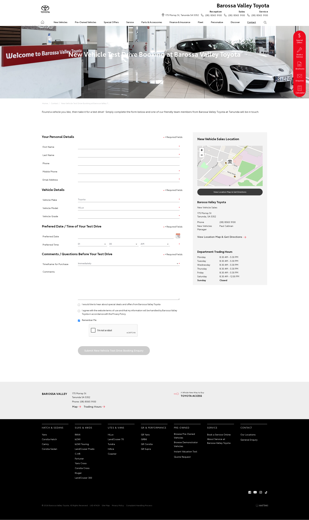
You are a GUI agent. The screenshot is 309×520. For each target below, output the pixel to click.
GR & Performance (153, 427)
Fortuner (79, 458)
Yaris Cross (81, 463)
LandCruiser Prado (84, 448)
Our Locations (248, 434)
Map (75, 406)
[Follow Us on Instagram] (260, 492)
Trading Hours (93, 406)
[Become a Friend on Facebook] (250, 492)
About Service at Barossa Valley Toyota (218, 440)
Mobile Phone (50, 171)
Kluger (78, 472)
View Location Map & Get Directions (230, 191)
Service (130, 22)
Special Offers (111, 22)
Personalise (217, 22)
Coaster (112, 453)
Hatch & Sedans (53, 427)
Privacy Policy (119, 313)
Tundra (111, 444)
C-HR (77, 453)
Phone (46, 163)
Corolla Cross (82, 468)
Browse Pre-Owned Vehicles (184, 435)
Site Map (106, 505)
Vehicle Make (50, 199)
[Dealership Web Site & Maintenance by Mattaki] (262, 505)
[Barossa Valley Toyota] (45, 9)
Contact (251, 22)
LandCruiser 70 (116, 439)
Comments (49, 271)
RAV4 (77, 434)
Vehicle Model (50, 207)
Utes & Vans (116, 427)
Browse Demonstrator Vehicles (186, 444)
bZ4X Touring (82, 444)
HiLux (110, 434)
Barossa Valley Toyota (243, 5)
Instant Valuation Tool (185, 451)
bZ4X (77, 439)
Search (265, 22)
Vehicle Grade (50, 216)
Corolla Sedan (49, 448)
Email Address (50, 179)
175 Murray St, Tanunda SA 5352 (182, 15)
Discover (235, 22)
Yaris (44, 434)
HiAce (111, 448)
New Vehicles (60, 22)
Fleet (200, 22)
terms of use (112, 310)
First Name (48, 146)
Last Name (48, 154)
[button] (230, 162)
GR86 (144, 439)
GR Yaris (145, 434)
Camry (45, 444)
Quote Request (182, 456)
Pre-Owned (182, 427)
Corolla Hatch (49, 439)
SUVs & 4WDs (83, 427)
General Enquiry (249, 439)
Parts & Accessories (151, 22)
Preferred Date (51, 236)
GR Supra (146, 448)
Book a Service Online (219, 434)
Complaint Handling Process (139, 505)
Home (42, 21)
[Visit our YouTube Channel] (255, 492)
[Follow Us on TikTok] (266, 492)
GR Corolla (147, 444)
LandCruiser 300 (83, 477)
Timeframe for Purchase (55, 263)
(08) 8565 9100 (213, 13)
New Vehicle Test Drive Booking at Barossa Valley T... (85, 103)
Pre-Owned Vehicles (85, 22)
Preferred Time (51, 244)
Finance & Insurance (179, 22)
